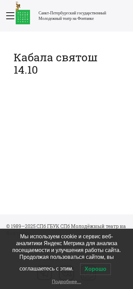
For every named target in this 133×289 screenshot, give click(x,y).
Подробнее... (66, 281)
